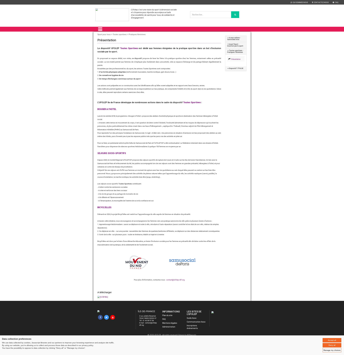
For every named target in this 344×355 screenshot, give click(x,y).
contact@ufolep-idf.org (175, 280)
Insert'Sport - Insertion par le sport (235, 45)
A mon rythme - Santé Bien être (234, 38)
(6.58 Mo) (104, 297)
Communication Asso (196, 322)
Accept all (332, 340)
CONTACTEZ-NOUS (321, 2)
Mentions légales (169, 323)
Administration (168, 327)
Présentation (235, 59)
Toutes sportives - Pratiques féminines (235, 51)
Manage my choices (332, 350)
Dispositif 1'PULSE (236, 68)
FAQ (336, 2)
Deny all (332, 345)
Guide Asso (191, 318)
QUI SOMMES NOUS (300, 2)
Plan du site (167, 315)
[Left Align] (235, 14)
